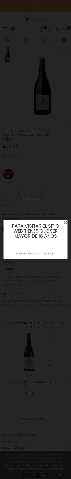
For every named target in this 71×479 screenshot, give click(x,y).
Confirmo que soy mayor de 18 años (35, 253)
